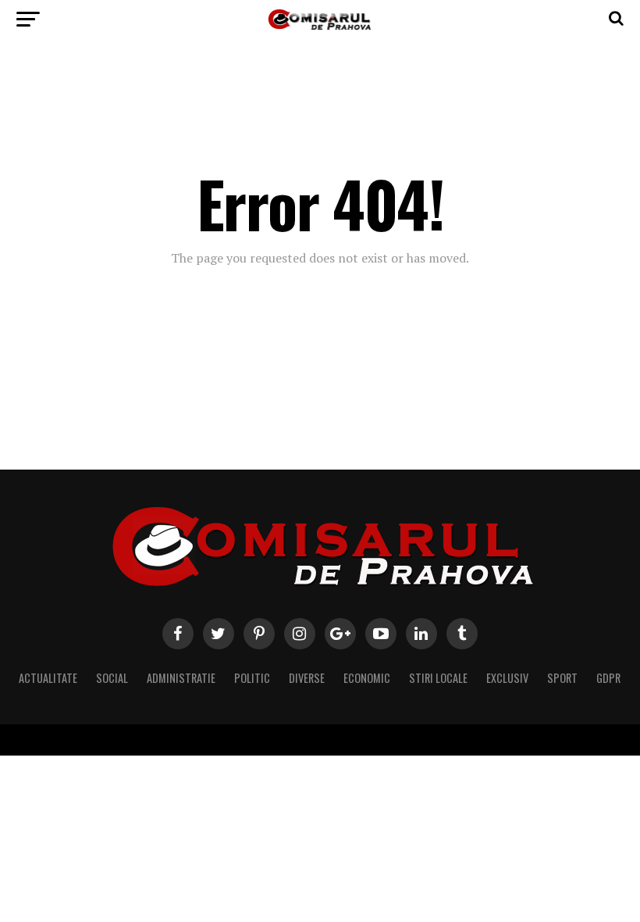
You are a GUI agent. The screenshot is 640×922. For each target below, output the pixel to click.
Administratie (181, 678)
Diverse (307, 678)
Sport (562, 678)
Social (112, 678)
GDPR (608, 678)
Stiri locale (438, 678)
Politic (252, 678)
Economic (366, 678)
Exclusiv (507, 678)
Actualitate (48, 678)
